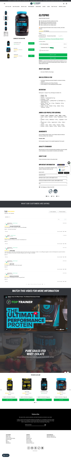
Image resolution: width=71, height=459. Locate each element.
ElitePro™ (6, 241)
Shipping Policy (29, 438)
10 (42, 284)
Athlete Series (8, 437)
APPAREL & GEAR (62, 6)
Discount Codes (8, 439)
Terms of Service (29, 441)
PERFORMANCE (31, 6)
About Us (7, 441)
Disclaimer (28, 437)
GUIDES (44, 6)
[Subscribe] (45, 425)
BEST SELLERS (8, 6)
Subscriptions (8, 442)
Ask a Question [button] (53, 211)
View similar (61, 172)
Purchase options (42, 41)
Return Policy (28, 439)
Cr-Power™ (63, 169)
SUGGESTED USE (42, 175)
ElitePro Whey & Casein (17, 42)
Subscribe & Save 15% (47, 47)
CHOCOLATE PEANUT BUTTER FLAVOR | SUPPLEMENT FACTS (51, 180)
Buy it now (53, 58)
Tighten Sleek (16, 54)
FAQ (39, 183)
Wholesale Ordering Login (51, 437)
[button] (64, 231)
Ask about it (66, 172)
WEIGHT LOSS (24, 6)
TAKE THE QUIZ (54, 6)
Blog (6, 440)
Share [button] (7, 231)
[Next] (68, 373)
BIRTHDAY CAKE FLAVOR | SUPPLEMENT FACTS (48, 177)
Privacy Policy (28, 440)
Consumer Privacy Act (30, 442)
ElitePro (6, 229)
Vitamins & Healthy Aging (10, 438)
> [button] (44, 284)
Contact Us (28, 435)
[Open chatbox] (69, 162)
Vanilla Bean (60, 35)
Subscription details (45, 50)
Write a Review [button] (62, 211)
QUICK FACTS (41, 172)
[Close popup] (69, 165)
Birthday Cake (42, 35)
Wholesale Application (51, 435)
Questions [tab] (7, 216)
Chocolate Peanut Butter (51, 35)
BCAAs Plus (15, 48)
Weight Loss (8, 435)
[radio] (40, 44)
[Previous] (65, 373)
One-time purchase (44, 44)
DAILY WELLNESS (16, 6)
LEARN (48, 6)
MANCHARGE (38, 6)
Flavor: (40, 33)
